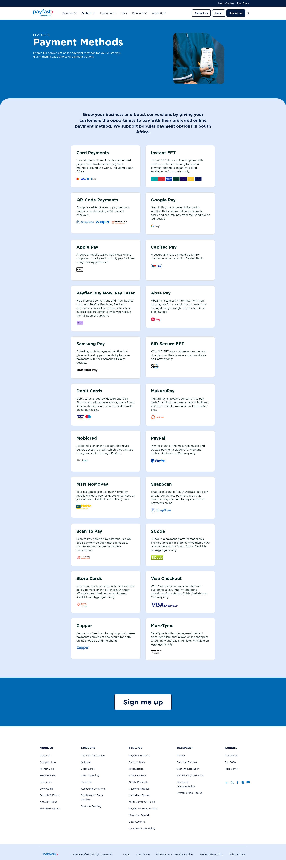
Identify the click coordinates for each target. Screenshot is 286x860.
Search (249, 13)
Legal (126, 854)
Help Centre (226, 3)
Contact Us (201, 13)
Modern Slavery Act (211, 854)
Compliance (143, 854)
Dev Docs (243, 3)
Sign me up (235, 13)
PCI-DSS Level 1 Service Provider (175, 854)
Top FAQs (230, 762)
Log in (218, 13)
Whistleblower (238, 854)
